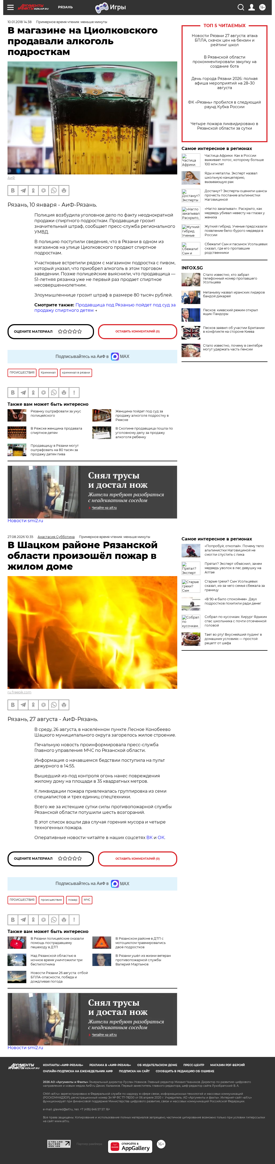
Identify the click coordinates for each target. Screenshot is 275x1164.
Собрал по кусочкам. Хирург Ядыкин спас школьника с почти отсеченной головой (236, 621)
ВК (149, 837)
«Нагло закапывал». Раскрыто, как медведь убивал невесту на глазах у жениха (235, 213)
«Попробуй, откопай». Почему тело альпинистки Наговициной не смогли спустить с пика (234, 550)
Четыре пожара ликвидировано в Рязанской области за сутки (224, 126)
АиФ (11, 178)
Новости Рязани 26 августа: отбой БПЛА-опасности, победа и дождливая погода (59, 977)
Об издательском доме (157, 1065)
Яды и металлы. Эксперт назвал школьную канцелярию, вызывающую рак (231, 177)
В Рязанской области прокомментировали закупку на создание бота (224, 62)
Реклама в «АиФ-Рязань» (110, 1065)
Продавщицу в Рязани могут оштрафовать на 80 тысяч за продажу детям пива (55, 450)
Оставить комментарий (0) (137, 331)
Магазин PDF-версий (227, 1065)
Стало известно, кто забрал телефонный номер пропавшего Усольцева (230, 278)
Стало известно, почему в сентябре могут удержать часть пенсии (232, 347)
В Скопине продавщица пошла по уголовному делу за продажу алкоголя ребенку (144, 432)
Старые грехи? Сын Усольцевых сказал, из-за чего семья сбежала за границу (235, 585)
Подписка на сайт (134, 1071)
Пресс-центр (193, 1065)
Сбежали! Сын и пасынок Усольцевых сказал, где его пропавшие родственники (236, 248)
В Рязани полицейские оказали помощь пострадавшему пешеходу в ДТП (57, 942)
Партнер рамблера (89, 1143)
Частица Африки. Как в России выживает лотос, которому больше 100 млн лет (234, 159)
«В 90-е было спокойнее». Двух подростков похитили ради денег (233, 601)
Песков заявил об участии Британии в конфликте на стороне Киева (234, 330)
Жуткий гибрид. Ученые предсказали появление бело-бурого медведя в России (236, 230)
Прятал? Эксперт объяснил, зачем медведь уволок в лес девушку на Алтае (233, 568)
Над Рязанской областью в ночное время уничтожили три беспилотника (56, 960)
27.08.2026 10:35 (20, 537)
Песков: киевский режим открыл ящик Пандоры (230, 312)
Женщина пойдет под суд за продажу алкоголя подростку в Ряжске (142, 415)
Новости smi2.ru (25, 520)
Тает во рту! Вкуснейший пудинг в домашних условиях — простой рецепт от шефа (233, 638)
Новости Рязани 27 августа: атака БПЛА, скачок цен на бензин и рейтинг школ (225, 40)
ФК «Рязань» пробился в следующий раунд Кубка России (224, 104)
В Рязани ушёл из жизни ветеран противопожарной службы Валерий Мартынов (143, 960)
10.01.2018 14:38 (20, 22)
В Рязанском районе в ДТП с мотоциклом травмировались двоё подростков (140, 942)
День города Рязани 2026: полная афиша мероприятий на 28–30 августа (224, 83)
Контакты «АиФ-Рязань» (63, 1065)
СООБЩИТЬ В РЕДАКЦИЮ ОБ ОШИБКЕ (185, 1071)
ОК (161, 837)
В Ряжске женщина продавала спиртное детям (56, 430)
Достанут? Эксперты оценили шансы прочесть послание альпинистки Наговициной (236, 195)
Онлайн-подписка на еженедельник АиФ (78, 1071)
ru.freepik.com (19, 692)
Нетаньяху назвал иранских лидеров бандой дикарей (234, 294)
